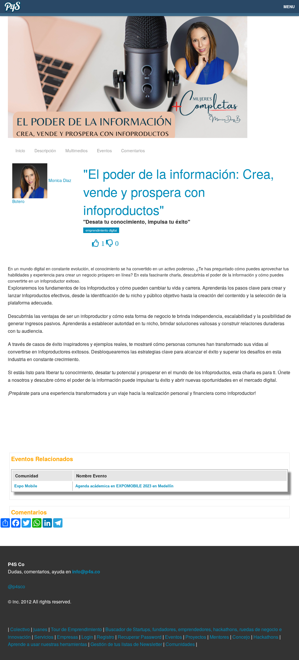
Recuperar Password (140, 636)
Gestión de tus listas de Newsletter (127, 644)
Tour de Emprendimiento (77, 629)
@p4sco (16, 586)
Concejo (241, 636)
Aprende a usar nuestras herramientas (48, 644)
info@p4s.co (86, 571)
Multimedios (76, 150)
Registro (106, 636)
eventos (104, 150)
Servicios (44, 636)
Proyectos (196, 636)
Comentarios (133, 150)
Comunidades (181, 644)
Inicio (20, 150)
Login (87, 636)
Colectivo (20, 629)
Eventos (174, 636)
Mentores (220, 636)
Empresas (68, 636)
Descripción (45, 150)
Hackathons (266, 636)
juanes (40, 629)
